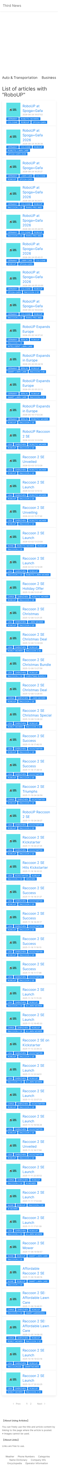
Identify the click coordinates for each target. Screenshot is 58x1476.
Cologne (12, 122)
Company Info (38, 1459)
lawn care (26, 176)
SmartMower (32, 1366)
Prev (18, 1403)
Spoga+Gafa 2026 (17, 154)
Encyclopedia (14, 1463)
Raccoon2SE (14, 1366)
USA (10, 444)
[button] (6, 77)
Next (39, 1403)
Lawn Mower (36, 622)
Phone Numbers (26, 1456)
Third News (12, 6)
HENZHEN (30, 879)
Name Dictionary (18, 1459)
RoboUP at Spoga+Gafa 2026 (33, 135)
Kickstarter (36, 748)
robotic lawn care (18, 150)
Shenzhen (20, 444)
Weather (9, 1456)
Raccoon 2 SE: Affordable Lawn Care (36, 1297)
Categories (44, 1456)
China (11, 596)
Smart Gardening (35, 1313)
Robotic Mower (39, 419)
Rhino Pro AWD (34, 207)
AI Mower (31, 1183)
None (11, 546)
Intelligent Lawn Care (20, 346)
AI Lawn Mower (34, 1006)
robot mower (15, 650)
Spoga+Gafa (39, 122)
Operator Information (36, 1463)
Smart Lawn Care (17, 371)
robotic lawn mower (37, 574)
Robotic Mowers (30, 119)
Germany (12, 119)
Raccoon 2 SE (15, 207)
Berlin (24, 339)
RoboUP (25, 122)
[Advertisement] (29, 45)
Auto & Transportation (19, 78)
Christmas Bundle (36, 676)
